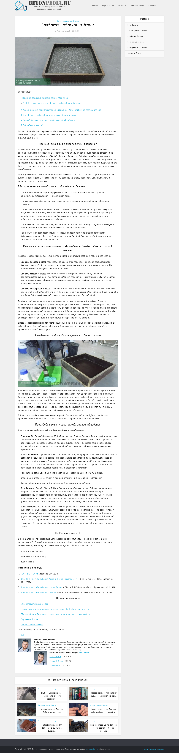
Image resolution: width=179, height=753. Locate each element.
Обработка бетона (135, 36)
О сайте (152, 6)
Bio (22, 635)
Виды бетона (133, 25)
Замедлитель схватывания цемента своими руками (48, 115)
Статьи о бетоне (135, 53)
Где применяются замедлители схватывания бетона (51, 103)
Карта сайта (108, 6)
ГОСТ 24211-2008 (29, 574)
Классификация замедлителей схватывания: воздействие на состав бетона (61, 110)
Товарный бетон (56, 661)
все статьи (84, 652)
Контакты (122, 6)
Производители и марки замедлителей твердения (48, 120)
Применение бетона (135, 42)
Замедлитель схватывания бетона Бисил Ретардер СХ (49, 579)
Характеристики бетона (138, 31)
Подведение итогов (32, 125)
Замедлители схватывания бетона (38, 593)
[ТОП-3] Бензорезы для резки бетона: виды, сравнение (52, 696)
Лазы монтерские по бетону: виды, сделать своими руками (103, 728)
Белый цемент (55, 657)
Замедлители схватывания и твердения (41, 588)
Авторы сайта (137, 6)
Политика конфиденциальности (153, 749)
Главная (94, 6)
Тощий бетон (55, 665)
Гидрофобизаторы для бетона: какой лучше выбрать (52, 728)
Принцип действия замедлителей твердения (44, 98)
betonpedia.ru (92, 749)
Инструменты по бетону (67, 21)
